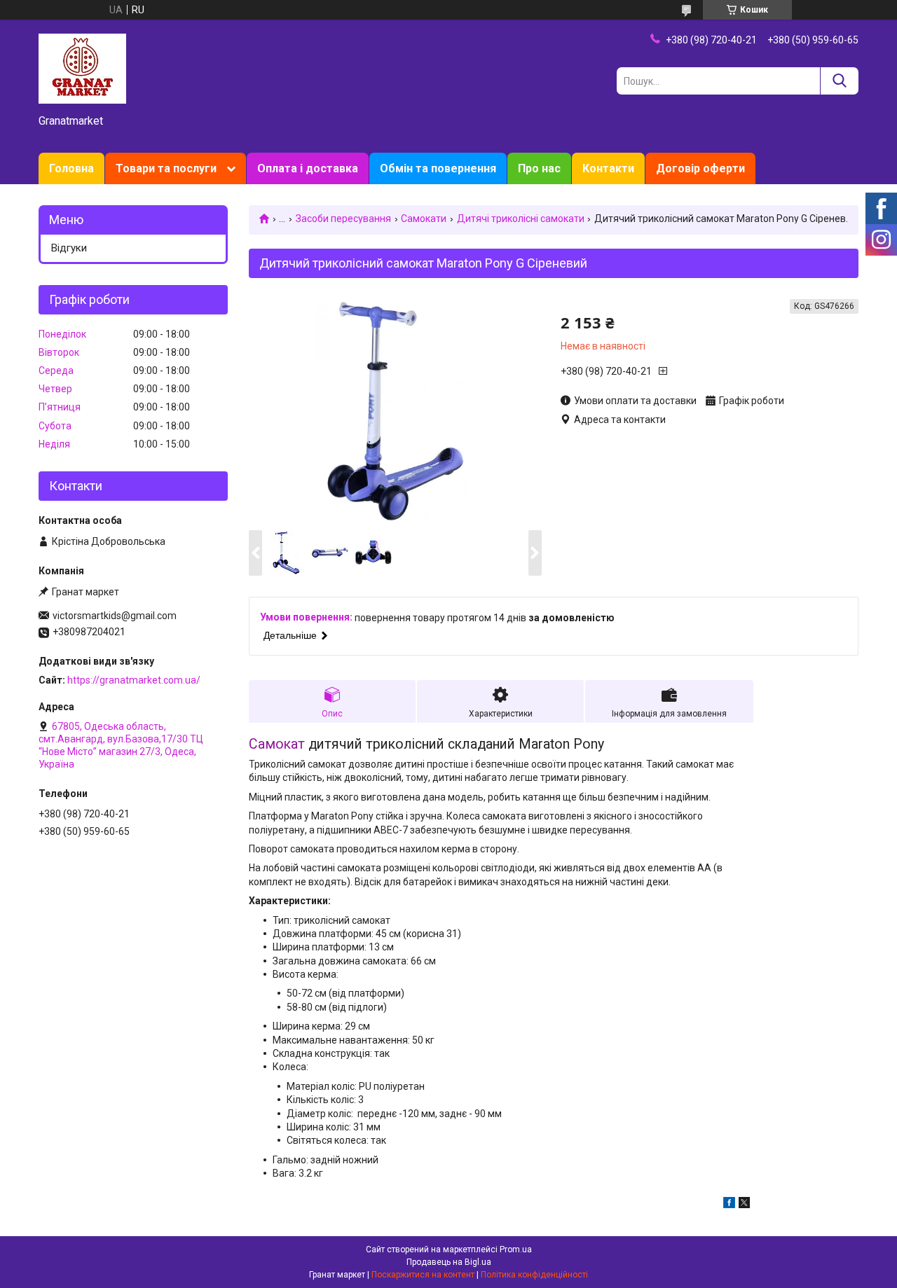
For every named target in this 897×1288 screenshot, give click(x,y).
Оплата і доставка (307, 168)
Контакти (608, 168)
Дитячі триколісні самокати (520, 218)
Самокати (423, 218)
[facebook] (729, 1204)
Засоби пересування (343, 218)
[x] (744, 1204)
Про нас (539, 168)
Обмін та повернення (438, 168)
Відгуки (69, 248)
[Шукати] (839, 81)
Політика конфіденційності (534, 1275)
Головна (71, 168)
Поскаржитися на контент (422, 1275)
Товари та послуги (166, 168)
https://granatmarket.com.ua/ (133, 680)
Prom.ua (516, 1249)
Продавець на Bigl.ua (448, 1262)
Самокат (277, 744)
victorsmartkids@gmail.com (115, 615)
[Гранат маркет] (82, 68)
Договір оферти (700, 168)
